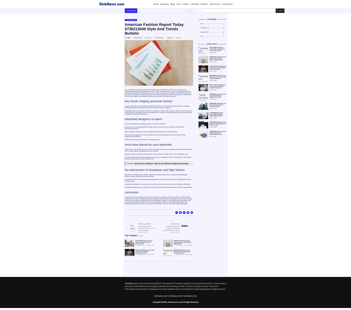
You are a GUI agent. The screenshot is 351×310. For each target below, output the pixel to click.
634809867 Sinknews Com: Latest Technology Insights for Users (218, 95)
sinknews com (140, 245)
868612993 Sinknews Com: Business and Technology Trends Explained (182, 251)
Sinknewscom (131, 20)
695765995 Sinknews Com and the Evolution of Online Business (218, 105)
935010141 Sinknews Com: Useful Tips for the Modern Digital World (182, 242)
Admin (128, 37)
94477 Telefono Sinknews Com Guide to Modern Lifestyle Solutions (217, 86)
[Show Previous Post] (188, 10)
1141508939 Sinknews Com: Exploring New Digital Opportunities (216, 114)
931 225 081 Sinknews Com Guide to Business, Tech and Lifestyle (143, 242)
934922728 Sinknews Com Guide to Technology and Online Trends (218, 123)
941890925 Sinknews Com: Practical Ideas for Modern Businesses (218, 133)
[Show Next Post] (192, 10)
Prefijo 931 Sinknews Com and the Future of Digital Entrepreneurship (144, 251)
